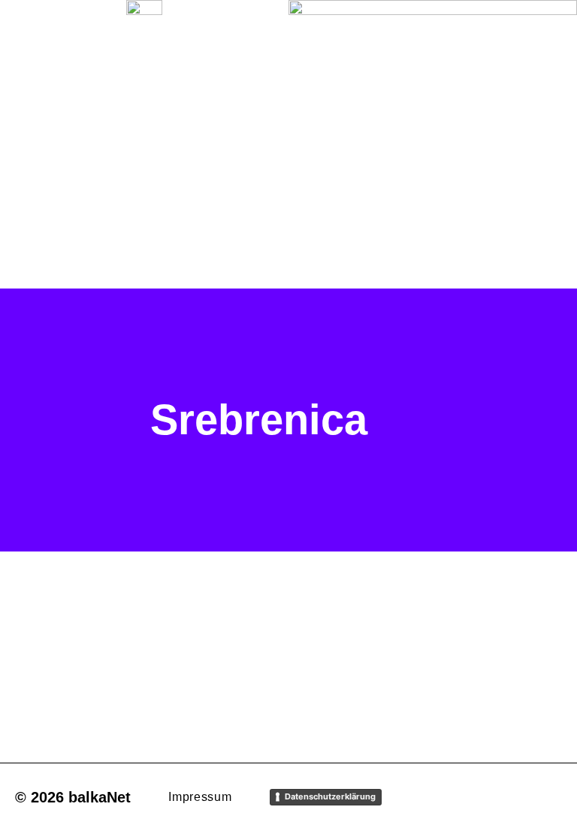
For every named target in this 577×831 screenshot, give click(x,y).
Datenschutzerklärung (330, 796)
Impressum (199, 796)
